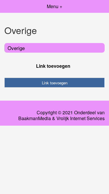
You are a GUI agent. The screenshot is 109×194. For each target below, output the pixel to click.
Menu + (54, 6)
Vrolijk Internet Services (80, 118)
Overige (16, 47)
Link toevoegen (53, 66)
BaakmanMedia (34, 118)
